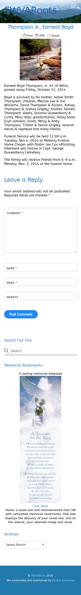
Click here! (40, 506)
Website (12, 297)
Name (12, 268)
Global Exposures (63, 580)
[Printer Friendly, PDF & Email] (40, 35)
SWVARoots (38, 575)
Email (12, 282)
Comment (15, 213)
